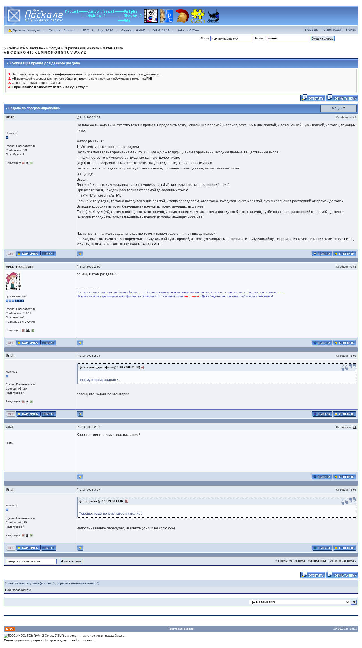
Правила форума (27, 30)
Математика (317, 560)
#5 (354, 489)
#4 (354, 427)
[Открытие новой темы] (341, 97)
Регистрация (332, 29)
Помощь (311, 29)
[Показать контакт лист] (28, 253)
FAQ (86, 30)
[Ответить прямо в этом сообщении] (344, 253)
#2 (354, 266)
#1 (354, 117)
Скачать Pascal (62, 30)
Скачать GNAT (133, 30)
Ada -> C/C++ (188, 30)
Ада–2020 (105, 30)
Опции (337, 108)
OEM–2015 (161, 30)
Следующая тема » (342, 560)
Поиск (351, 29)
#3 (354, 355)
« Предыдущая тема (290, 560)
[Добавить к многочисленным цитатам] (321, 253)
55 (28, 330)
